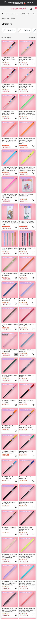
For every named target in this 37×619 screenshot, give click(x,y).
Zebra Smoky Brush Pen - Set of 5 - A (27, 249)
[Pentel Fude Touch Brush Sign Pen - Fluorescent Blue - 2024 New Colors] (9, 157)
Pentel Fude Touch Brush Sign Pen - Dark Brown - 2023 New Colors (9, 610)
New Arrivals (14, 14)
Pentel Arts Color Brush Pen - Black (9, 503)
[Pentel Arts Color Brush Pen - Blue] (27, 467)
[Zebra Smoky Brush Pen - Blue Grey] (27, 340)
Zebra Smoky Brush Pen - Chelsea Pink (10, 350)
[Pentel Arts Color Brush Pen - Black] (9, 492)
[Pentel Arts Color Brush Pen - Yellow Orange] (27, 416)
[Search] (30, 9)
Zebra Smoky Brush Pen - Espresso (10, 325)
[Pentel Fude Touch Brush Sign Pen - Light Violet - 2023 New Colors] (9, 572)
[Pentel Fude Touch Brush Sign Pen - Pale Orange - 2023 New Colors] (9, 545)
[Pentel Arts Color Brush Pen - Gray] (27, 492)
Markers (13, 18)
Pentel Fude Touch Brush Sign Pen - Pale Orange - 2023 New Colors (9, 556)
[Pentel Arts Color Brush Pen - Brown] (9, 518)
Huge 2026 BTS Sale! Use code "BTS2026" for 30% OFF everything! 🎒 (20, 2)
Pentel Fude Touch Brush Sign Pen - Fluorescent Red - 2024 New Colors (9, 140)
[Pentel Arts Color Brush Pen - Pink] (9, 391)
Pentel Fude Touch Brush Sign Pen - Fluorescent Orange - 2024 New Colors (27, 141)
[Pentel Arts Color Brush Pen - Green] (27, 442)
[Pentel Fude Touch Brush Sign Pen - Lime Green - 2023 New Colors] (27, 545)
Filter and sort (7, 37)
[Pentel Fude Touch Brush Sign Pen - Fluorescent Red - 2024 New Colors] (9, 129)
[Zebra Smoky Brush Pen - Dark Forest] (9, 366)
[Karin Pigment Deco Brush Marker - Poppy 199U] (9, 75)
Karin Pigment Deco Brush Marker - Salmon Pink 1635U (26, 86)
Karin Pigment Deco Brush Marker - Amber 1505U (8, 59)
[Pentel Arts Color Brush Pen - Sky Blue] (9, 467)
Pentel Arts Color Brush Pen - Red (26, 401)
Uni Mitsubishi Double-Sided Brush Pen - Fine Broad (26, 529)
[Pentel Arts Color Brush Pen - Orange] (9, 416)
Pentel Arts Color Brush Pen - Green (26, 452)
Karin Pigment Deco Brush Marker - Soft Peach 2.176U (8, 113)
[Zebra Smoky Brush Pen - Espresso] (9, 315)
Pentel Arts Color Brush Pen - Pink (9, 401)
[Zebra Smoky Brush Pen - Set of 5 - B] (9, 238)
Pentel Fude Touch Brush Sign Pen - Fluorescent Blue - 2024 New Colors (9, 168)
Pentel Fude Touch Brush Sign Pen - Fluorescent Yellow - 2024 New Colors (27, 168)
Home (3, 18)
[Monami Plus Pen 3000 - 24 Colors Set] (27, 184)
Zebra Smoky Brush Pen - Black (27, 375)
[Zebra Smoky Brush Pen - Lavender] (27, 289)
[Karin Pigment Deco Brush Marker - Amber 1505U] (9, 48)
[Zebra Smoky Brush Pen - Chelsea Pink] (9, 340)
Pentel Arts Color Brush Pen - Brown (9, 528)
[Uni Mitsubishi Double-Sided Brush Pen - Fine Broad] (27, 518)
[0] (34, 9)
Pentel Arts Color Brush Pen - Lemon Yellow (9, 452)
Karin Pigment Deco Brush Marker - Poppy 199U (8, 86)
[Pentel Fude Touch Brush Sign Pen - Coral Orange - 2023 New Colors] (27, 599)
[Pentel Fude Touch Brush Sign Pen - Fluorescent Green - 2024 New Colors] (27, 102)
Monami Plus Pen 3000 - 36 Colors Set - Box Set (26, 221)
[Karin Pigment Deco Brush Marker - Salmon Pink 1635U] (27, 75)
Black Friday (4, 14)
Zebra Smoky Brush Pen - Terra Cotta (27, 274)
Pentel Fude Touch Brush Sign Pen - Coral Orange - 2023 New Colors (27, 610)
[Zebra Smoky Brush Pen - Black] (27, 366)
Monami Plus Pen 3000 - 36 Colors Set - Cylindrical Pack (9, 222)
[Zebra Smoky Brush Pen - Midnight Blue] (9, 289)
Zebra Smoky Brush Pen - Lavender (27, 299)
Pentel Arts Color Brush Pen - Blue (26, 477)
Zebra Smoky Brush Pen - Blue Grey (27, 350)
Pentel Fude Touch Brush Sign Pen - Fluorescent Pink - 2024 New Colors (9, 195)
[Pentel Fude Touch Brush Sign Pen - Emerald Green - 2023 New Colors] (27, 572)
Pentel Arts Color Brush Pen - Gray (26, 503)
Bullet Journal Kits (26, 14)
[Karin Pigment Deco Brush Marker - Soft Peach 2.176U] (9, 102)
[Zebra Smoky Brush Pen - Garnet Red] (27, 315)
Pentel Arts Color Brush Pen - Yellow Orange (26, 426)
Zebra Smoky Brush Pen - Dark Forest (10, 375)
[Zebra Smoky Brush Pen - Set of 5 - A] (27, 238)
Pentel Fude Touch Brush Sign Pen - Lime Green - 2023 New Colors (27, 556)
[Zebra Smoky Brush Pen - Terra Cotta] (27, 264)
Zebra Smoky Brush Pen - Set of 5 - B (10, 249)
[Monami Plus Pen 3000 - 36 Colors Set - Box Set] (27, 212)
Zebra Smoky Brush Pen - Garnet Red (27, 325)
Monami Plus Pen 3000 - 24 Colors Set (26, 194)
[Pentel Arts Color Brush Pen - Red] (27, 391)
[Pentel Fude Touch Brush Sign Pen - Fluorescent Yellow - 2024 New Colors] (27, 157)
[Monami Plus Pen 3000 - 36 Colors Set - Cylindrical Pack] (9, 212)
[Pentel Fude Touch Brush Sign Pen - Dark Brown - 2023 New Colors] (9, 599)
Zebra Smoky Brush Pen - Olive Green (10, 274)
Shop (8, 18)
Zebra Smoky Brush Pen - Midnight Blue (10, 299)
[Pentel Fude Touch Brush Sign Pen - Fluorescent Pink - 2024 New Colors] (9, 184)
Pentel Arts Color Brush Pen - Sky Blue (9, 477)
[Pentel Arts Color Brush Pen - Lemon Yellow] (9, 442)
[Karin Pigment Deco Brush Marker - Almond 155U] (27, 48)
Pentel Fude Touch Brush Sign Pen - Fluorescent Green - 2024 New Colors (27, 113)
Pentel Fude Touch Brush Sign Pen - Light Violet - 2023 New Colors (9, 583)
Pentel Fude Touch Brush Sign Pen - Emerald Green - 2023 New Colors (27, 583)
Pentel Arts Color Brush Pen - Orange (9, 426)
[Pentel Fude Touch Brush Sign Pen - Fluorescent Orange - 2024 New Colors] (27, 129)
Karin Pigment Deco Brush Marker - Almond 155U (26, 59)
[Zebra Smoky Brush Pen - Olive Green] (9, 264)
